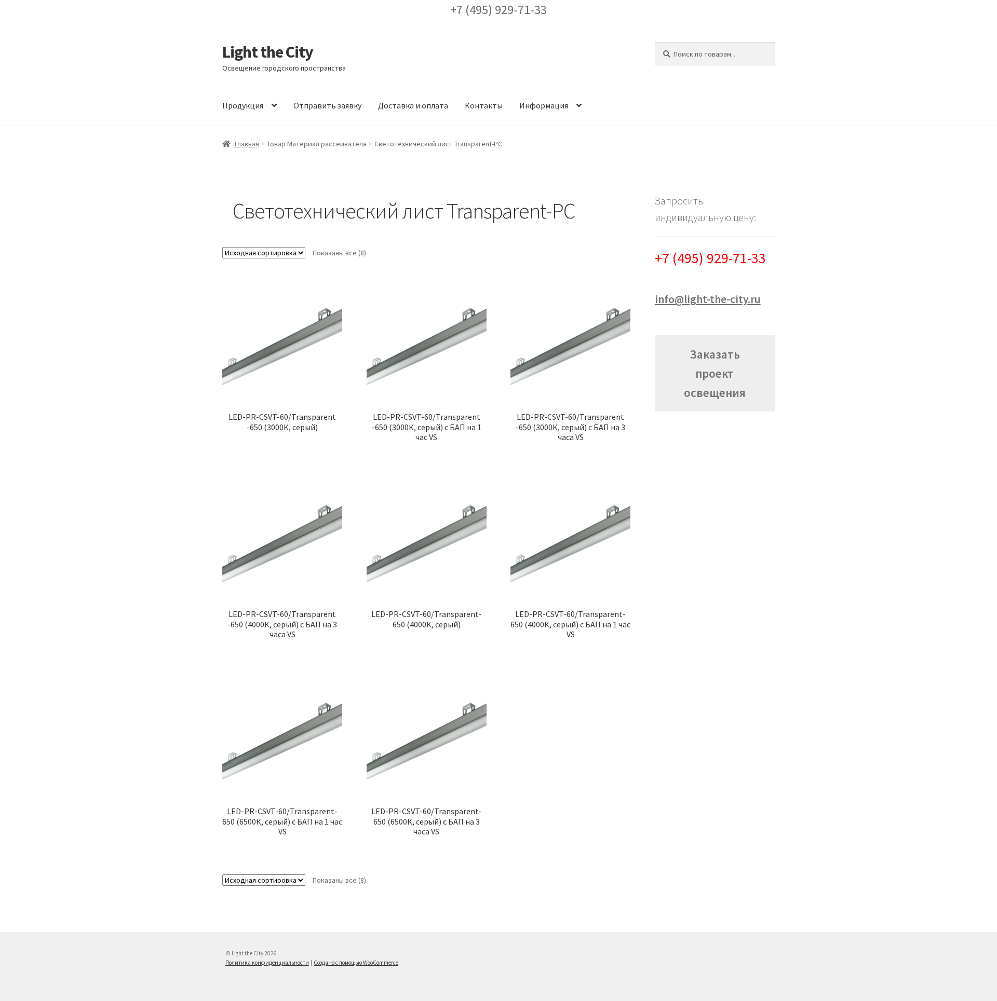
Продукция (242, 105)
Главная (247, 143)
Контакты (484, 105)
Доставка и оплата (413, 105)
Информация (543, 105)
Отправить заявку (327, 105)
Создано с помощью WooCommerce (356, 962)
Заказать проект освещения (715, 373)
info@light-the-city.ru (708, 299)
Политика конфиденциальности (267, 962)
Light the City (267, 52)
